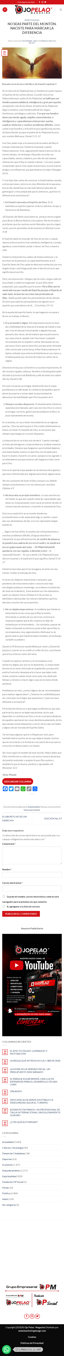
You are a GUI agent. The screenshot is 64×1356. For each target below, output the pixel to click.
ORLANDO (16, 1091)
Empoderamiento (11, 1170)
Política (6, 1193)
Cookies (32, 1337)
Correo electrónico (12, 883)
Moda (5, 1187)
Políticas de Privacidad (32, 1343)
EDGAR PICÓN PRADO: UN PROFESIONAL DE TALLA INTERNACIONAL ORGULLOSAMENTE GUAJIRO (35, 1112)
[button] (6, 1349)
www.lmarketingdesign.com (32, 1331)
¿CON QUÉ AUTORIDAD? (24, 1122)
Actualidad (7, 1142)
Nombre (6, 869)
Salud (5, 1199)
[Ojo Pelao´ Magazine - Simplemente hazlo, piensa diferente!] (34, 9)
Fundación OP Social (12, 1181)
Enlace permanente (32, 810)
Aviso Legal (32, 1349)
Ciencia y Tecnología (12, 1147)
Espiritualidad (32, 20)
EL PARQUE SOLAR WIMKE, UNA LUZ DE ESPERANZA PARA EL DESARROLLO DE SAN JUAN (33, 1081)
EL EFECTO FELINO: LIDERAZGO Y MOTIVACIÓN (28, 1052)
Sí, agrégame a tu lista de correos (23, 906)
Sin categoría (8, 1204)
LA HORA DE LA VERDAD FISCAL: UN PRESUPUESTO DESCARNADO (30, 1070)
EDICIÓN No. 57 (53, 818)
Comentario (9, 844)
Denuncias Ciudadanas (13, 1153)
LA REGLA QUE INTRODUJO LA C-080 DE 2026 (35, 1060)
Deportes (7, 1159)
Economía (7, 1164)
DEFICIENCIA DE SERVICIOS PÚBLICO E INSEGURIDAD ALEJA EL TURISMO (31, 1101)
